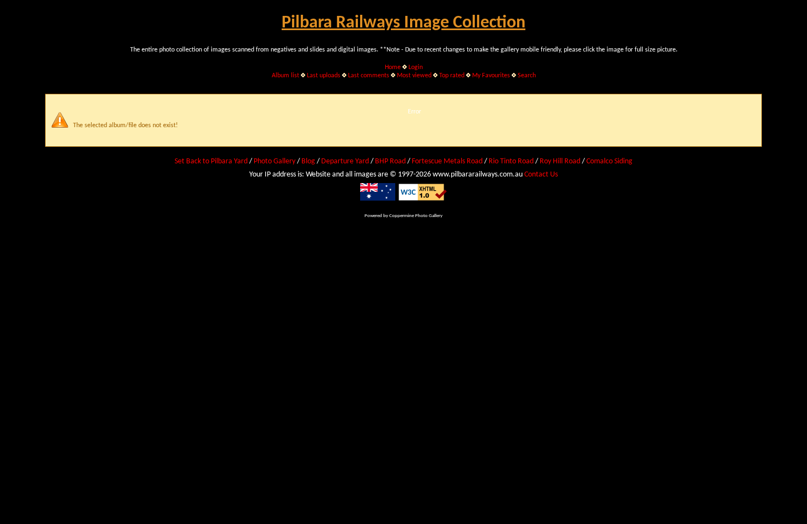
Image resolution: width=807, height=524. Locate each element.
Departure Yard (345, 161)
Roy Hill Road (560, 161)
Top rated (451, 75)
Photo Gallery (274, 161)
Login (415, 67)
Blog (308, 161)
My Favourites (491, 75)
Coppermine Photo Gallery (415, 215)
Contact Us (541, 174)
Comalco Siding (609, 161)
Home (393, 67)
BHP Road (390, 161)
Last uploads (323, 75)
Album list (285, 75)
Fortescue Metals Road (447, 161)
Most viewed (414, 75)
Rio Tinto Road (511, 161)
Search (527, 75)
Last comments (368, 75)
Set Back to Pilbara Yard (211, 161)
